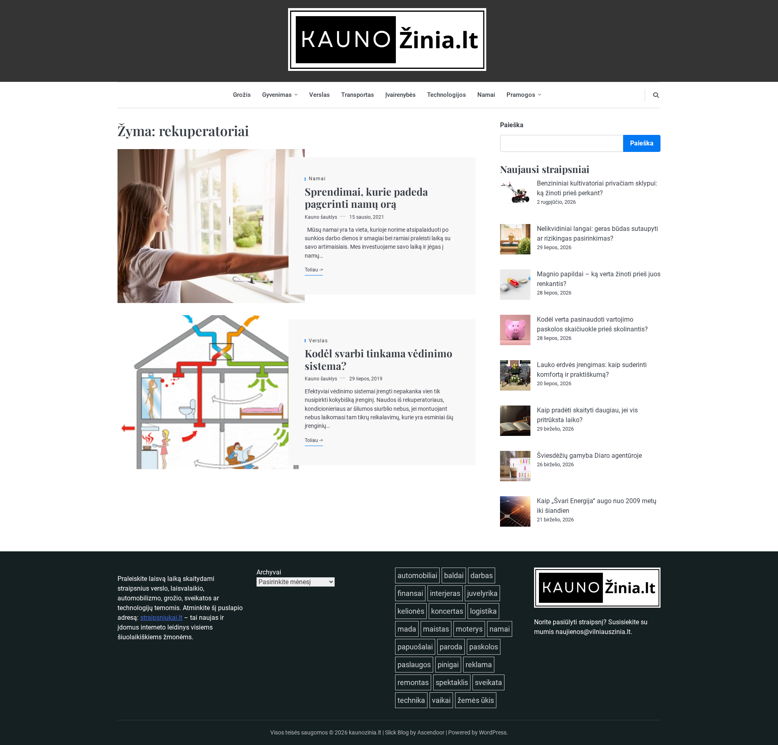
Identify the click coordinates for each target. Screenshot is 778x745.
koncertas (447, 611)
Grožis (242, 94)
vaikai (441, 700)
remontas (413, 682)
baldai (454, 575)
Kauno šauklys (321, 217)
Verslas (319, 94)
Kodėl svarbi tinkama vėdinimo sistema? (378, 359)
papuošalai (415, 647)
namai (499, 629)
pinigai (448, 664)
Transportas (357, 94)
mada (407, 629)
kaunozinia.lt (365, 732)
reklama (479, 664)
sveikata (488, 682)
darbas (481, 575)
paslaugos (414, 664)
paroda (451, 647)
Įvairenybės (400, 94)
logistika (483, 611)
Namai (486, 94)
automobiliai (417, 575)
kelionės (411, 611)
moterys (469, 629)
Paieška (512, 125)
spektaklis (452, 682)
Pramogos (521, 94)
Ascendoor (431, 732)
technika (411, 700)
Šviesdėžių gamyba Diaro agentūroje (589, 455)
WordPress (493, 732)
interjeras (445, 593)
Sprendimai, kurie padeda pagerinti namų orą (366, 197)
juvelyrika (482, 593)
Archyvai (268, 572)
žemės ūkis (475, 700)
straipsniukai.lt (161, 617)
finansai (410, 593)
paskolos (483, 647)
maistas (436, 629)
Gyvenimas (277, 94)
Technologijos (446, 94)
